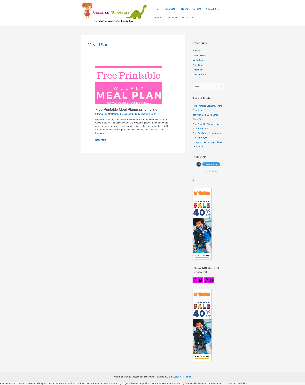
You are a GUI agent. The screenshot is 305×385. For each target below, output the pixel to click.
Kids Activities (212, 9)
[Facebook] (195, 280)
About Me (173, 17)
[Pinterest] (206, 280)
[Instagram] (211, 280)
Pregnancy (159, 17)
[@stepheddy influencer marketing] (198, 164)
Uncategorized (129, 114)
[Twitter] (200, 280)
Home (157, 9)
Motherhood (169, 9)
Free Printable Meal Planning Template (126, 109)
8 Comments (101, 114)
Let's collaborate (211, 164)
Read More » (101, 140)
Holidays (184, 9)
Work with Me (188, 17)
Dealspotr (215, 171)
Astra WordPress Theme (179, 377)
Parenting (196, 9)
